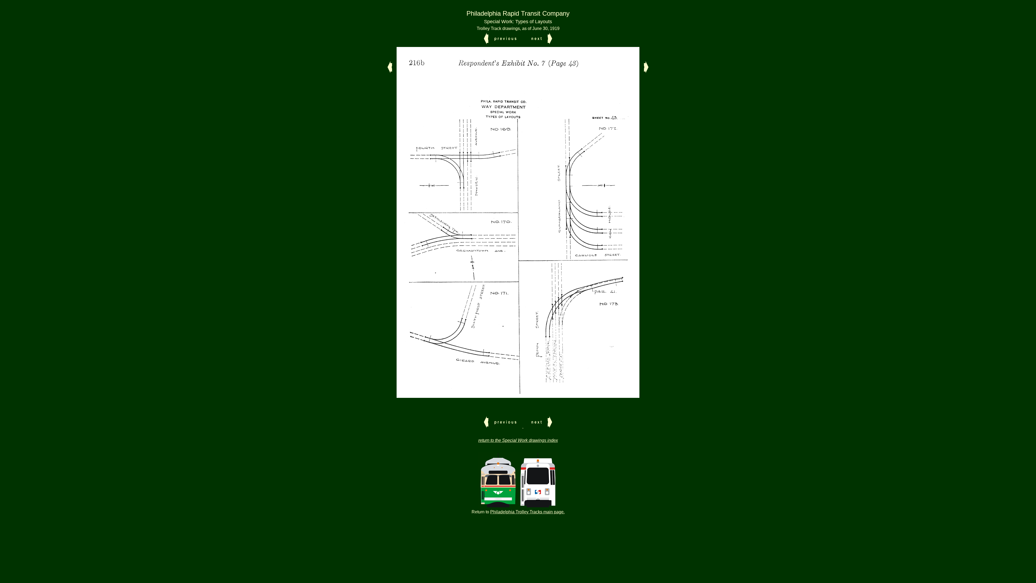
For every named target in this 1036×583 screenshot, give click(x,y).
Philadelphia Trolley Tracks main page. (527, 512)
